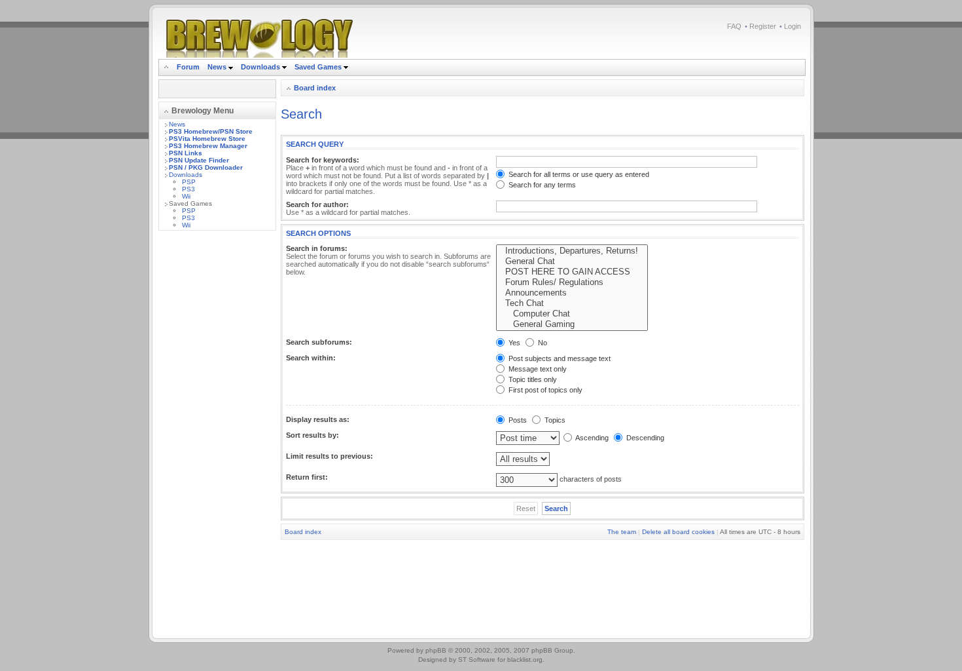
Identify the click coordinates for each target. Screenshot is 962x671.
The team (621, 531)
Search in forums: (316, 248)
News (216, 67)
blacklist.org (525, 659)
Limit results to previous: (329, 456)
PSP (189, 181)
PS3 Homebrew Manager (208, 145)
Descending (644, 438)
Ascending (591, 438)
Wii (186, 196)
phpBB (435, 650)
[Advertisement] (217, 437)
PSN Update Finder (199, 160)
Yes (513, 343)
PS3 (188, 189)
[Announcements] (572, 293)
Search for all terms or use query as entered (578, 174)
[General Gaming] (572, 324)
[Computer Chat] (572, 314)
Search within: (311, 358)
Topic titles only (532, 379)
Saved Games (319, 67)
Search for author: (317, 204)
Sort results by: (312, 435)
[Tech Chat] (572, 303)
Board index (315, 88)
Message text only (537, 369)
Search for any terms (541, 185)
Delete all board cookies (678, 531)
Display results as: (317, 419)
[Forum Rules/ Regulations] (572, 282)
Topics (554, 420)
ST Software (476, 659)
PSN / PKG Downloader (206, 167)
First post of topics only (544, 390)
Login (792, 26)
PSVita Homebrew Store (207, 138)
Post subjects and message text (559, 358)
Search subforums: (319, 342)
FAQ (734, 26)
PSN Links (185, 153)
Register (762, 26)
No (541, 343)
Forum (188, 67)
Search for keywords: (322, 160)
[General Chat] (572, 261)
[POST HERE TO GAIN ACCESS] (572, 272)
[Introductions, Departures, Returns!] (572, 251)
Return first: (307, 477)
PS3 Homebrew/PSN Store (211, 131)
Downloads (261, 67)
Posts (517, 420)
